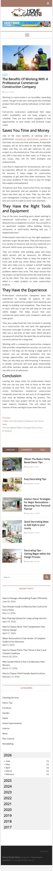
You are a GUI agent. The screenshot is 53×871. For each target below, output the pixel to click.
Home (5, 74)
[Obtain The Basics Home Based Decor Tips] (12, 459)
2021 (8, 803)
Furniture (6, 708)
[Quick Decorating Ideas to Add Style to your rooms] (12, 521)
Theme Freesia (36, 857)
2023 (8, 792)
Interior (6, 728)
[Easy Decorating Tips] (12, 479)
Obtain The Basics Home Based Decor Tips (37, 460)
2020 (8, 809)
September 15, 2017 (33, 513)
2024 (8, 786)
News (5, 733)
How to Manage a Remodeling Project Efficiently (24, 598)
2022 (8, 798)
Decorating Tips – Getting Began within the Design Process (37, 554)
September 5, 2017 (32, 467)
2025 (8, 780)
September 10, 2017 (33, 483)
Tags (42, 450)
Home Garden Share (11, 857)
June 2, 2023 (9, 92)
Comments (26, 450)
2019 (8, 815)
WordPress (6, 860)
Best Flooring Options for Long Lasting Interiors (24, 618)
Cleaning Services (10, 697)
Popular (10, 450)
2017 (8, 827)
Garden (5, 713)
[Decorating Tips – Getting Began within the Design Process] (12, 550)
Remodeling (7, 743)
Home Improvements (12, 723)
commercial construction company (31, 139)
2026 (8, 755)
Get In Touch (44, 851)
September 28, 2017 (33, 561)
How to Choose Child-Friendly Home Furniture (23, 673)
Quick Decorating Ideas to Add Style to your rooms (36, 525)
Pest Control (8, 738)
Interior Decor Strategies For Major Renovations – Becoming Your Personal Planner (37, 503)
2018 (8, 821)
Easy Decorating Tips (35, 479)
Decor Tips (7, 702)
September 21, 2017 (33, 533)
